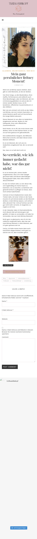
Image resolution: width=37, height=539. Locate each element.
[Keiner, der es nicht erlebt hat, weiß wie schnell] (18, 401)
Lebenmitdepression (23, 278)
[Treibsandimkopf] (18, 7)
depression (12, 278)
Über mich (31, 71)
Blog (4, 278)
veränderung (27, 281)
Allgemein (6, 71)
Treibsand (6, 281)
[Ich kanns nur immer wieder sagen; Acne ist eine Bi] (18, 437)
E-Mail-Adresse (7, 310)
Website (4, 319)
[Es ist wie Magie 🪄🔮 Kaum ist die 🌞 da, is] (18, 508)
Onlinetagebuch (18, 71)
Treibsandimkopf (16, 281)
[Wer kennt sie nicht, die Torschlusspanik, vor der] (18, 475)
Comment (5, 337)
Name (4, 301)
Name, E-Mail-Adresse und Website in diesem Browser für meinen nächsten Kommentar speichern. (17, 332)
